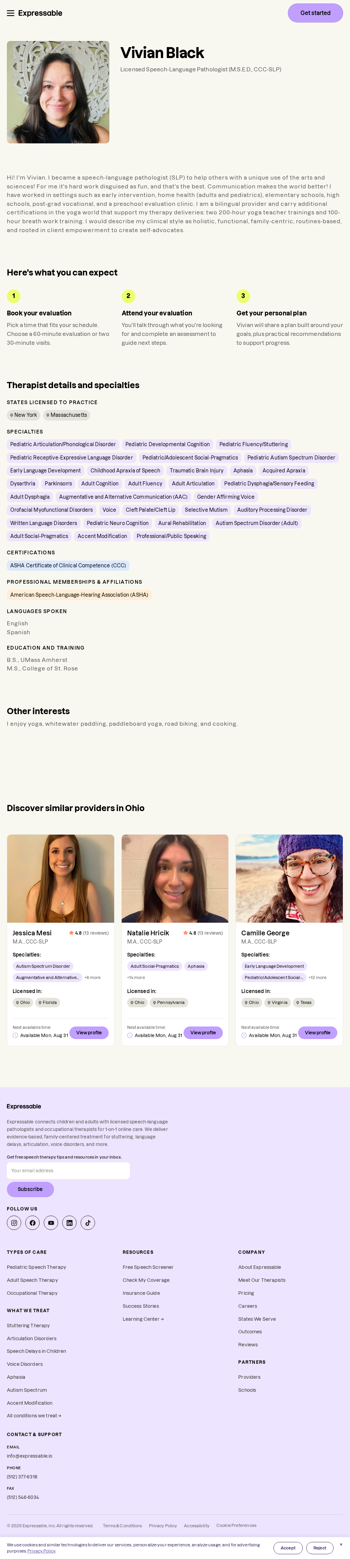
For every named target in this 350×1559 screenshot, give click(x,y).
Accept (288, 1548)
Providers (249, 1377)
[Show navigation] (10, 13)
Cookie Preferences (236, 1525)
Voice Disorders (25, 1364)
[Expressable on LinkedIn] (69, 1223)
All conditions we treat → (34, 1415)
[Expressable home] (24, 1106)
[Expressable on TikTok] (88, 1223)
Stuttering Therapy (28, 1325)
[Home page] (40, 13)
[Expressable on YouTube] (51, 1223)
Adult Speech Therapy (32, 1280)
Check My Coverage (146, 1280)
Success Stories (141, 1306)
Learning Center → (143, 1319)
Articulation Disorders (31, 1338)
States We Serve (257, 1319)
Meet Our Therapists (261, 1280)
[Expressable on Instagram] (14, 1223)
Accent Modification (30, 1403)
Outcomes (250, 1331)
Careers (247, 1306)
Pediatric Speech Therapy (36, 1267)
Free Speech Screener (148, 1267)
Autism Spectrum (27, 1390)
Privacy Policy (163, 1525)
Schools (247, 1390)
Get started (315, 13)
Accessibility (197, 1525)
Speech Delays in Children (36, 1351)
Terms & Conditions (122, 1525)
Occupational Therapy (32, 1293)
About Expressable (259, 1267)
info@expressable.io (30, 1456)
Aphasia (16, 1377)
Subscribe (30, 1189)
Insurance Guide (141, 1293)
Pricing (246, 1293)
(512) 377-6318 (22, 1476)
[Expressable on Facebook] (32, 1223)
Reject (319, 1548)
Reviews (248, 1344)
